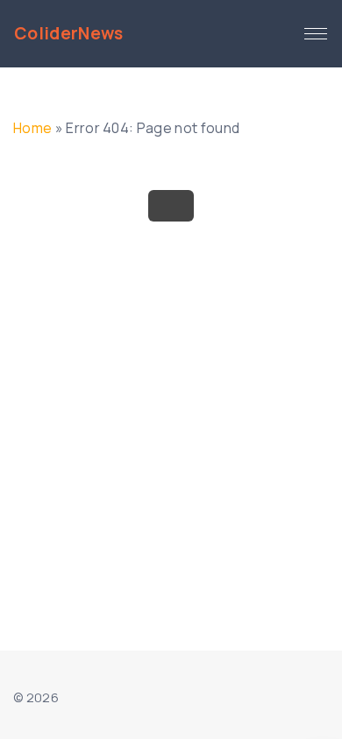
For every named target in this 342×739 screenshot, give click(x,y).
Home (32, 127)
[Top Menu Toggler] (315, 34)
